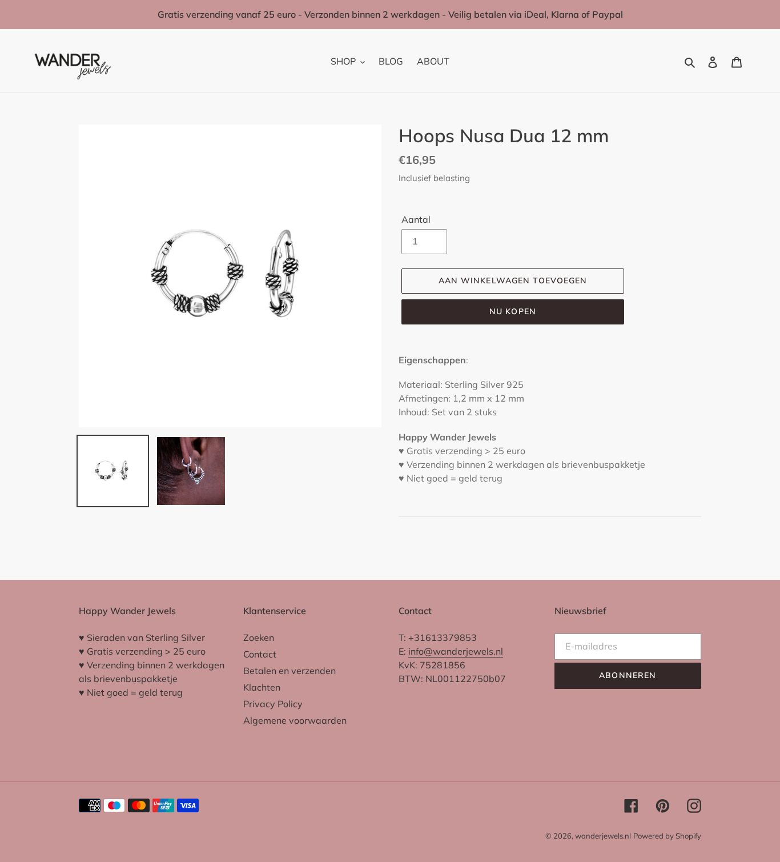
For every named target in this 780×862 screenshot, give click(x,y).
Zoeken (258, 637)
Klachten (261, 687)
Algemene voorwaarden (295, 720)
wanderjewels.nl (603, 835)
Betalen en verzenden (289, 670)
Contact (259, 654)
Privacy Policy (273, 703)
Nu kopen (512, 311)
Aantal (416, 219)
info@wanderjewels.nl (455, 651)
